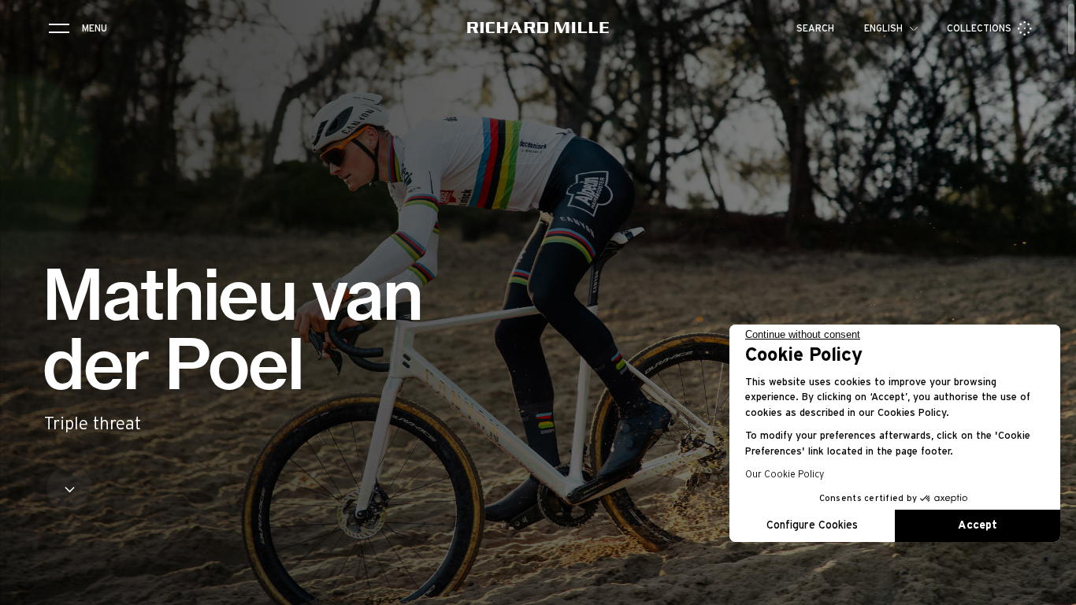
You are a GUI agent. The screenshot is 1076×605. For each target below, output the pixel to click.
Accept (977, 525)
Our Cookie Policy (784, 474)
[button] (1052, 587)
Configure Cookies (812, 525)
